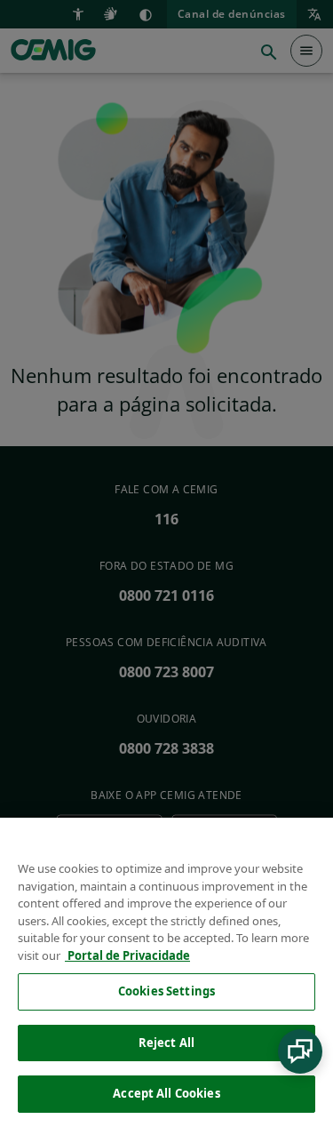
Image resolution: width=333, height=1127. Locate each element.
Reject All (166, 1043)
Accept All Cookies (166, 1093)
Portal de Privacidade (127, 955)
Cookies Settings (166, 991)
